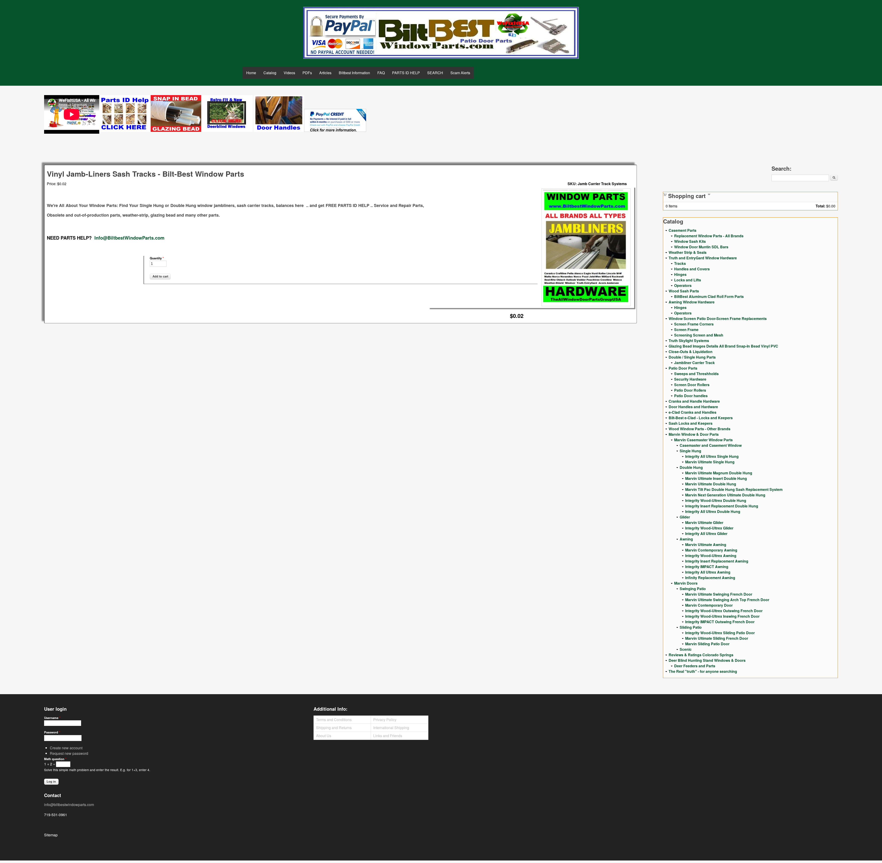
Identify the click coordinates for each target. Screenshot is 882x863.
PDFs (307, 72)
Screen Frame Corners (694, 324)
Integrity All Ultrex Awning (707, 572)
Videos (289, 72)
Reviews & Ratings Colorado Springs (701, 654)
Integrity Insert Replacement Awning (716, 561)
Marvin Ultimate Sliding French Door (716, 638)
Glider (685, 517)
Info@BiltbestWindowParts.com (129, 237)
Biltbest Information (354, 72)
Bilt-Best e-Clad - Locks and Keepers (701, 417)
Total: (820, 206)
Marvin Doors (686, 583)
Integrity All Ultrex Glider (706, 533)
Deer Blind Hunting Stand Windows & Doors (707, 660)
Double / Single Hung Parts (692, 357)
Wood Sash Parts (684, 291)
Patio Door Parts (683, 368)
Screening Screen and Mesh (698, 335)
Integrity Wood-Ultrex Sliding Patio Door (720, 632)
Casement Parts (682, 230)
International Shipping (391, 727)
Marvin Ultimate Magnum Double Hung (718, 472)
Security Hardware (690, 379)
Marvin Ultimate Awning (705, 544)
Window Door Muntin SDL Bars (701, 246)
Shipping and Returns (334, 727)
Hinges (680, 274)
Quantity (157, 258)
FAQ (381, 72)
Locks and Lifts (687, 280)
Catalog (269, 72)
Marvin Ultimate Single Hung (710, 461)
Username (52, 718)
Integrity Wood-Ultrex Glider (709, 528)
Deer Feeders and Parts (694, 665)
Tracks (680, 263)
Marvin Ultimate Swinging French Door (718, 594)
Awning (686, 539)
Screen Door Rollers (692, 384)
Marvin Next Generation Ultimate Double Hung (725, 495)
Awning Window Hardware (692, 302)
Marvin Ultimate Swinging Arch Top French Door (727, 599)
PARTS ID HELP (406, 72)
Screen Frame (686, 329)
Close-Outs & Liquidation (690, 351)
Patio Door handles (691, 395)
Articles (325, 72)
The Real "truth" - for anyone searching (703, 671)
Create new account (66, 747)
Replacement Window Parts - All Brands (708, 235)
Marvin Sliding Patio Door (707, 643)
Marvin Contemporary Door (709, 605)
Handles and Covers (692, 269)
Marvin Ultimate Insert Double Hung (716, 478)
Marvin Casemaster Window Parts (703, 439)
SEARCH (435, 72)
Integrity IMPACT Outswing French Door (720, 621)
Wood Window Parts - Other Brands (699, 428)
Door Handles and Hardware (693, 406)
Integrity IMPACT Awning (706, 566)
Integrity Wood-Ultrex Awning (710, 555)
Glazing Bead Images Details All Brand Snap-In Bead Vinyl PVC (723, 346)
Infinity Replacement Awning (710, 577)
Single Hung (690, 450)
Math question (55, 759)
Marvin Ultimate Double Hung (710, 484)
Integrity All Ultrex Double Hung (712, 511)
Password (52, 732)
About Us (323, 735)
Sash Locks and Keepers (690, 423)
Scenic (686, 649)
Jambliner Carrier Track (694, 362)
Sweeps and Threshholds (696, 373)
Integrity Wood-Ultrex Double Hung (715, 500)
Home (251, 72)
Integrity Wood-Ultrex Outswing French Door (724, 610)
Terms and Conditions (334, 719)
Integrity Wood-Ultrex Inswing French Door (722, 616)
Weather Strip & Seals (688, 252)
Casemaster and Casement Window (711, 445)
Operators (683, 285)
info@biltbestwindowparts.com (69, 804)
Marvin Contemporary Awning (711, 550)
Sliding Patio (691, 627)
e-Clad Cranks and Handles (692, 412)
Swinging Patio (693, 588)
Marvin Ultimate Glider (704, 522)
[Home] (441, 33)
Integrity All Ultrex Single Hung (712, 456)
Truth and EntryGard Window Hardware (703, 257)
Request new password (69, 753)
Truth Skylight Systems (689, 340)
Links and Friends (387, 735)
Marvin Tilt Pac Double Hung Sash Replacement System (734, 489)
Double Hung (691, 467)
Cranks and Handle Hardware (694, 401)
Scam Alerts (460, 72)
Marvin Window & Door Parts (694, 434)
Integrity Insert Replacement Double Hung (721, 506)
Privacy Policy (384, 719)
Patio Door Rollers (690, 390)
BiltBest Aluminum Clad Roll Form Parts (709, 296)
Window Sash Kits (690, 241)
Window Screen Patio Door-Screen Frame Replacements (718, 318)
